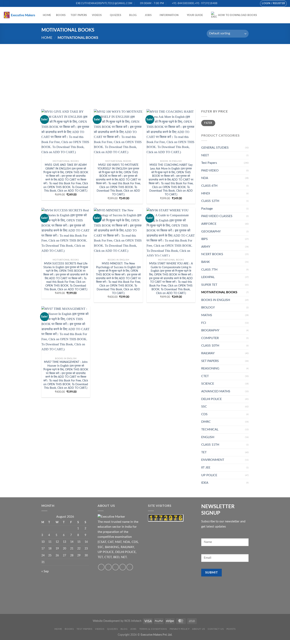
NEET (205, 155)
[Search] (6, 3)
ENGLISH (207, 437)
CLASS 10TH (210, 345)
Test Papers (79, 15)
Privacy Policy (180, 629)
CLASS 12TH (210, 200)
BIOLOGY (208, 307)
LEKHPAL (208, 277)
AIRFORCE (208, 223)
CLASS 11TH (210, 444)
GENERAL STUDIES (215, 147)
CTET (205, 376)
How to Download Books (237, 15)
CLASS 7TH (209, 269)
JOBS (148, 15)
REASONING (210, 368)
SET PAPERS (210, 361)
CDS (204, 414)
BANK (205, 261)
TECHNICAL (209, 429)
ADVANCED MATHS (215, 391)
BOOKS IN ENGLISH (215, 300)
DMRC (206, 421)
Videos (97, 15)
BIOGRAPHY (210, 330)
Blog (133, 15)
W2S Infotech (132, 620)
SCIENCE (207, 383)
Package (207, 208)
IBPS (204, 239)
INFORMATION (169, 15)
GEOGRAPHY (211, 231)
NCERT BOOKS (212, 254)
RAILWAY (208, 353)
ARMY (205, 246)
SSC (204, 406)
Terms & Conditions (153, 629)
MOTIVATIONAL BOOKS (219, 292)
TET (204, 452)
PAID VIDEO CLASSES (216, 216)
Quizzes (115, 15)
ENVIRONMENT (212, 459)
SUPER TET (209, 284)
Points (231, 629)
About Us (198, 629)
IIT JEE (205, 467)
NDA (204, 178)
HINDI (205, 193)
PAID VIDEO (210, 170)
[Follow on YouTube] (254, 3)
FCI (203, 322)
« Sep (45, 571)
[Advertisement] (145, 73)
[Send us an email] (246, 3)
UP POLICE (209, 475)
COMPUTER (210, 338)
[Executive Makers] (20, 15)
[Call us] (250, 3)
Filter (208, 123)
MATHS (206, 315)
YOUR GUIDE (195, 15)
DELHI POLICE (211, 399)
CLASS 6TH (209, 185)
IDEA (204, 482)
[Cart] (285, 15)
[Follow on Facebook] (242, 3)
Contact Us (216, 629)
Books (60, 15)
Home (47, 15)
